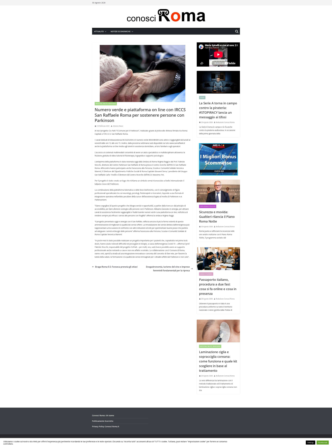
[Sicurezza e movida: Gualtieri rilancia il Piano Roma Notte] (218, 191)
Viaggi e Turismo (206, 274)
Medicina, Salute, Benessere (106, 104)
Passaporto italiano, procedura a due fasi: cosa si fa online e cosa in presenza (217, 286)
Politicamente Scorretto (102, 421)
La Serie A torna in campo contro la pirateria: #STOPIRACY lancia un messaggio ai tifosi (218, 110)
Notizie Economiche (120, 31)
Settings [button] (310, 442)
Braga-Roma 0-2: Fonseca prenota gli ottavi (116, 266)
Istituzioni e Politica (207, 206)
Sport (202, 97)
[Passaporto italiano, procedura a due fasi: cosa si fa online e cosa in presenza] (218, 258)
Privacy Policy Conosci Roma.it (105, 426)
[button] (105, 31)
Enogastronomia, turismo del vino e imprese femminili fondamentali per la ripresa (168, 268)
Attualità (99, 31)
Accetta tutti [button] (322, 442)
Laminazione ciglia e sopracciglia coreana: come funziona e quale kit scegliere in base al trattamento (218, 361)
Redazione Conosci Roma (225, 122)
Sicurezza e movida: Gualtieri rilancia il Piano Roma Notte (217, 216)
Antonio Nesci (118, 126)
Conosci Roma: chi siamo (103, 415)
